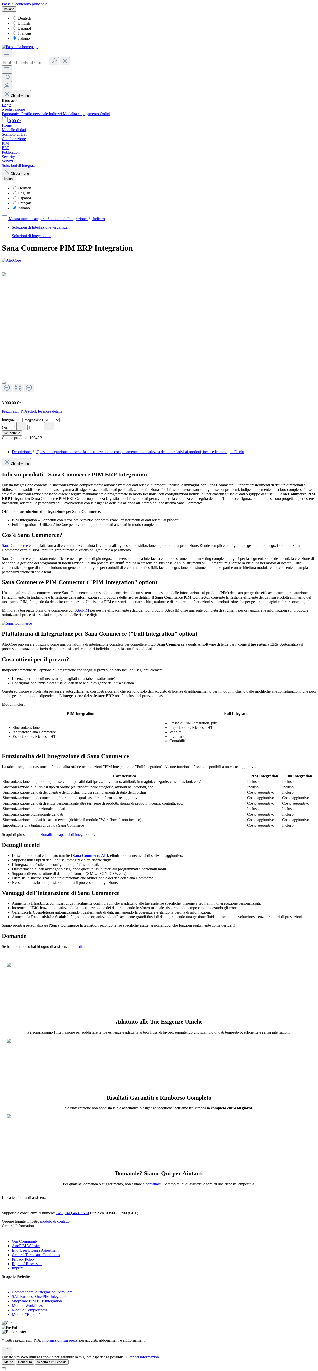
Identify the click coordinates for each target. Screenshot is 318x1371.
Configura (25, 1362)
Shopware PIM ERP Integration (37, 1301)
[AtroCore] (159, 260)
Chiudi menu (20, 96)
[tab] (128, 452)
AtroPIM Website (26, 1246)
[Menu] (7, 53)
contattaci (79, 946)
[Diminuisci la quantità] (21, 426)
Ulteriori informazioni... (144, 1357)
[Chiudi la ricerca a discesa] (65, 61)
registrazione (15, 109)
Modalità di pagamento (81, 114)
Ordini (105, 114)
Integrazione (12, 420)
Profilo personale (35, 114)
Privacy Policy (23, 1259)
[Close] (4, 383)
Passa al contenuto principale (24, 4)
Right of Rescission (27, 1264)
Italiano (24, 38)
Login (6, 105)
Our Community (25, 1241)
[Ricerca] (54, 61)
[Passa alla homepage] (20, 47)
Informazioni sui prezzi (60, 1340)
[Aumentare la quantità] (49, 426)
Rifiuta (8, 1362)
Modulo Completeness (29, 1310)
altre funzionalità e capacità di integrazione (61, 834)
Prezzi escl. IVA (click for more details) (32, 411)
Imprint (17, 1268)
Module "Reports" (26, 1314)
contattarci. (154, 1184)
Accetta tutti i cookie (52, 1362)
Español (24, 28)
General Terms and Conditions (36, 1255)
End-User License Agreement (35, 1250)
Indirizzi (56, 114)
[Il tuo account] (7, 86)
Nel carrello (12, 433)
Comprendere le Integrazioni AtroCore (42, 1292)
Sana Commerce (15, 545)
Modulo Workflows (27, 1305)
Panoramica (11, 114)
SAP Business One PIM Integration (40, 1296)
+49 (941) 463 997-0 (72, 1213)
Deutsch (24, 18)
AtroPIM (82, 610)
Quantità (8, 427)
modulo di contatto (55, 1221)
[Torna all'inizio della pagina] (7, 1351)
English (24, 23)
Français (24, 33)
